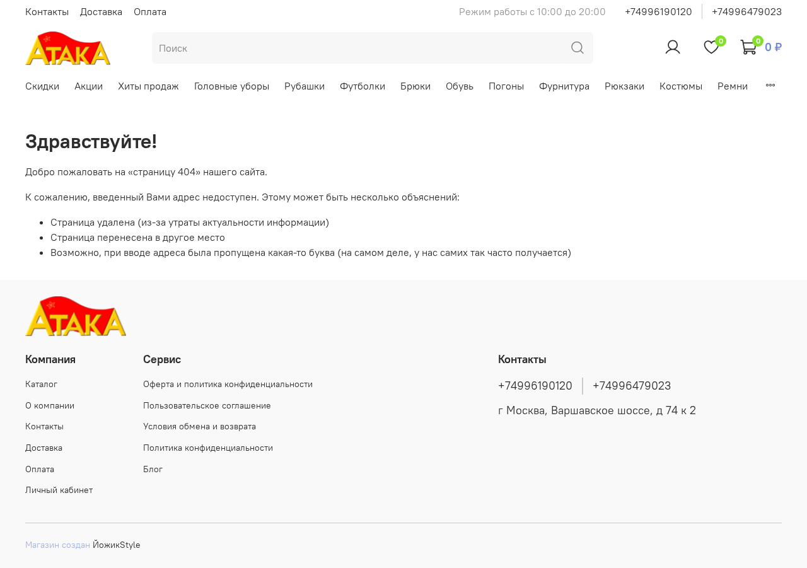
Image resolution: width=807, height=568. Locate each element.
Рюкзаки (624, 85)
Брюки (415, 85)
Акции (88, 85)
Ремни (732, 85)
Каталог (41, 384)
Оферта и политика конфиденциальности (228, 384)
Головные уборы (231, 85)
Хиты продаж (148, 85)
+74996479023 (747, 11)
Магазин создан (57, 544)
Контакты (47, 11)
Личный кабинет (59, 490)
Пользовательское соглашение (207, 405)
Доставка (101, 11)
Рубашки (304, 85)
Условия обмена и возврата (199, 426)
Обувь (459, 85)
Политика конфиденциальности (208, 447)
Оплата (150, 11)
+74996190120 (658, 11)
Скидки (42, 85)
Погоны (506, 85)
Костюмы (680, 85)
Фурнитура (564, 85)
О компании (49, 405)
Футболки (362, 85)
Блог (153, 469)
